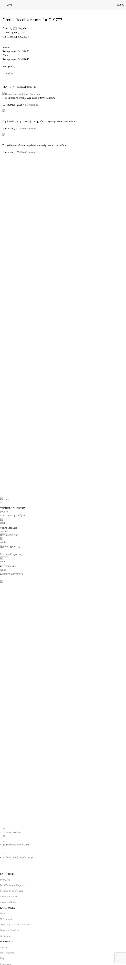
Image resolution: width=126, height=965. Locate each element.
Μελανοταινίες (7, 919)
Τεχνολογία (5, 936)
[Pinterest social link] (22, 42)
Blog (2, 958)
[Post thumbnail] (21, 93)
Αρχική (3, 947)
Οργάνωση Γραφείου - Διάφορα (14, 924)
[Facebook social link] (5, 42)
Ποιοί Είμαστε (7, 953)
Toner (2, 913)
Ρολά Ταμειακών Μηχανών (12, 885)
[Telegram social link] (38, 42)
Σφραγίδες (7, 73)
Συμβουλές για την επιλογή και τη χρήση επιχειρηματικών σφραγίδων (38, 121)
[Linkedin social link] (30, 42)
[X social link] (14, 42)
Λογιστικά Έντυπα (8, 896)
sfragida (22, 28)
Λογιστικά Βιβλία (8, 902)
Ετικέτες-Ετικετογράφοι (12, 891)
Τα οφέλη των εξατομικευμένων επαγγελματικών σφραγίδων (34, 145)
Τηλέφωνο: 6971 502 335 (17, 844)
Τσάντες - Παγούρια (9, 930)
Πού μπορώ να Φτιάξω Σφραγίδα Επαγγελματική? (28, 97)
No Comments (30, 104)
